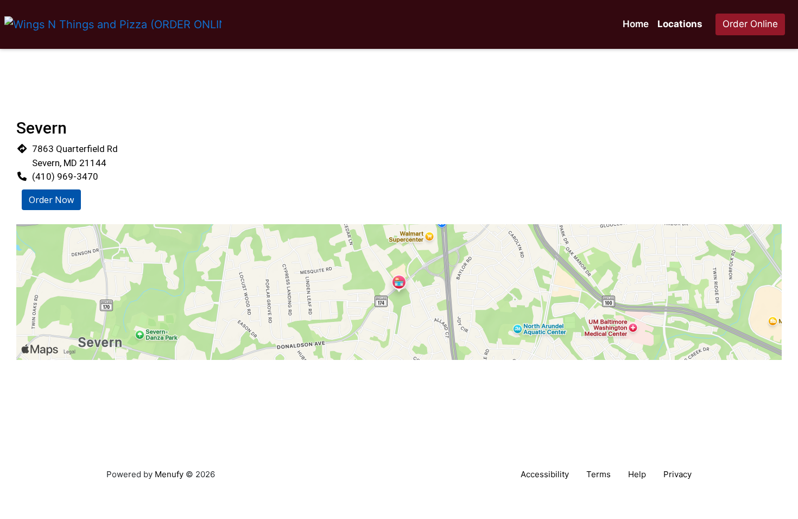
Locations (679, 23)
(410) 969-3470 (65, 176)
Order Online (750, 23)
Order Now (51, 200)
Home (636, 23)
